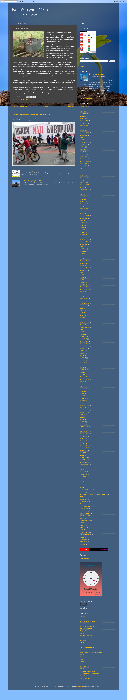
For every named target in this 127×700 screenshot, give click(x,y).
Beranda (46, 106)
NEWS (82, 518)
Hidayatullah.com (85, 631)
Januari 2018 (83, 296)
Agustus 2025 (83, 135)
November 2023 (84, 161)
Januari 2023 (83, 180)
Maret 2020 (83, 256)
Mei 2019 (82, 277)
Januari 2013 (83, 400)
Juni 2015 (82, 353)
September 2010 (84, 448)
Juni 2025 (82, 140)
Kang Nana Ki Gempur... (98, 74)
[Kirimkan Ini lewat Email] (27, 97)
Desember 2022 (84, 182)
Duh (81, 487)
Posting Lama (70, 106)
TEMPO (82, 669)
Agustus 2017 (83, 306)
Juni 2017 (82, 310)
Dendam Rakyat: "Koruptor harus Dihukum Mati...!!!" (31, 114)
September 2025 (84, 133)
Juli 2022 (82, 194)
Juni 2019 (82, 275)
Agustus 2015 (83, 348)
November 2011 (84, 434)
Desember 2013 (84, 377)
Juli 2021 (82, 220)
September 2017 (84, 303)
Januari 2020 (83, 258)
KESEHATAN (84, 501)
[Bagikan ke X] (31, 97)
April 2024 (83, 154)
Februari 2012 (84, 426)
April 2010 (83, 455)
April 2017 (83, 315)
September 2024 (84, 142)
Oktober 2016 (83, 325)
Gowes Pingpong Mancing (87, 626)
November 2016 (84, 322)
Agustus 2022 (83, 192)
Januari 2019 (83, 284)
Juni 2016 (82, 332)
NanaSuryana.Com (30, 9)
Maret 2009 (83, 472)
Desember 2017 (84, 298)
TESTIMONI (83, 542)
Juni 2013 (82, 389)
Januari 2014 (83, 374)
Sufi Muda (83, 659)
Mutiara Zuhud (84, 650)
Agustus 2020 (83, 244)
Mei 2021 (82, 225)
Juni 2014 (82, 365)
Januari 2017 (83, 317)
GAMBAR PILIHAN (22, 99)
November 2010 (84, 445)
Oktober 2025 (83, 130)
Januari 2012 (83, 429)
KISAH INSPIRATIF (86, 506)
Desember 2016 (84, 320)
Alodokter (82, 616)
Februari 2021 (84, 232)
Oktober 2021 (83, 213)
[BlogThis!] (29, 97)
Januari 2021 (83, 234)
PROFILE (82, 525)
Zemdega (80, 686)
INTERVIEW (83, 499)
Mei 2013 (82, 391)
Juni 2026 (82, 111)
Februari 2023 (84, 178)
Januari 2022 (83, 206)
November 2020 (84, 239)
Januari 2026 (83, 123)
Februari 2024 (84, 159)
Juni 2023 (82, 171)
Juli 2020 (82, 246)
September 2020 (84, 242)
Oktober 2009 (83, 462)
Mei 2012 (82, 419)
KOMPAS (82, 642)
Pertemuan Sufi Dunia (86, 520)
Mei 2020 (82, 251)
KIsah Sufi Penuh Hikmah (87, 638)
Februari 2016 (84, 336)
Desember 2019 (84, 261)
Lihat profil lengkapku (86, 98)
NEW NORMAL (84, 516)
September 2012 (84, 410)
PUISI (81, 530)
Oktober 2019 (83, 265)
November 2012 (84, 405)
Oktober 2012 (83, 408)
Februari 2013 (84, 398)
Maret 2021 (83, 230)
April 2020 (83, 253)
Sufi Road (82, 661)
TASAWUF (83, 539)
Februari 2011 (84, 441)
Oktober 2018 (83, 291)
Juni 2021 (82, 223)
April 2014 (83, 370)
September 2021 (84, 216)
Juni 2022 (82, 197)
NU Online (83, 654)
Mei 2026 (82, 114)
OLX (81, 657)
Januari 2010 (83, 460)
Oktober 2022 (83, 187)
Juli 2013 (82, 386)
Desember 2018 (84, 287)
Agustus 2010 (83, 450)
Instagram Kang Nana (86, 635)
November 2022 (84, 185)
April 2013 (83, 393)
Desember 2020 (84, 237)
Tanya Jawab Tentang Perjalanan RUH (31, 181)
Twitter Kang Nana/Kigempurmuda (89, 673)
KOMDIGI (83, 640)
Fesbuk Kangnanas (85, 624)
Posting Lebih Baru (19, 106)
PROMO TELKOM (85, 527)
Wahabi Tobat (83, 676)
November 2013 (84, 379)
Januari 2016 (83, 339)
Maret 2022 (83, 201)
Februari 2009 (84, 474)
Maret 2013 (83, 396)
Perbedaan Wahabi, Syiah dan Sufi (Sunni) (32, 171)
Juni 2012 (82, 417)
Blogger (96, 686)
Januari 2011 (83, 443)
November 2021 (84, 211)
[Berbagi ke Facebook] (33, 97)
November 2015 (84, 344)
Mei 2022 (82, 199)
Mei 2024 (82, 151)
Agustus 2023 (83, 166)
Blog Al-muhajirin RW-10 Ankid (89, 619)
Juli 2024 (82, 147)
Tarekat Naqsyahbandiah (86, 664)
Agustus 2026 (83, 106)
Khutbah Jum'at (84, 504)
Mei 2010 (82, 453)
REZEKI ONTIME (85, 532)
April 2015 (83, 358)
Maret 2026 (83, 118)
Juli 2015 (82, 351)
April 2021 (83, 227)
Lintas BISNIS (84, 508)
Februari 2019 (84, 282)
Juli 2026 (82, 109)
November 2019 (84, 263)
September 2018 (84, 294)
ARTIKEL (83, 485)
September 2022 (84, 189)
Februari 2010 (84, 457)
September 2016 (84, 327)
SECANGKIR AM (85, 535)
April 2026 (83, 116)
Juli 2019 (82, 272)
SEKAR (82, 537)
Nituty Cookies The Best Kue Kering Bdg (91, 652)
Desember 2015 (84, 341)
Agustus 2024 (83, 144)
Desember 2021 (84, 208)
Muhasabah (83, 511)
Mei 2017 (82, 313)
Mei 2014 (82, 367)
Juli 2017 (82, 308)
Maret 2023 (83, 175)
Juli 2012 (82, 415)
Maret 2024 (83, 156)
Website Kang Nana (85, 678)
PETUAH (82, 523)
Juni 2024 (82, 149)
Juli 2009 (82, 469)
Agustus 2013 (83, 384)
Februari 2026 (84, 121)
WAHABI (82, 544)
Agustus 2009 (83, 467)
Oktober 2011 (83, 436)
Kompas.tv (83, 645)
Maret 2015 (83, 360)
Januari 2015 (83, 363)
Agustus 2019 (83, 270)
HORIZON (83, 492)
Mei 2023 (82, 173)
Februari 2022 (84, 204)
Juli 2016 (82, 329)
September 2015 (84, 346)
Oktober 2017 (83, 301)
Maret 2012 (83, 424)
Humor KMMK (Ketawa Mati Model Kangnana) (93, 494)
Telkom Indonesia (85, 666)
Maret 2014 (83, 372)
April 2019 (83, 280)
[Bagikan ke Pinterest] (35, 97)
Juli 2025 (82, 137)
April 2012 (83, 422)
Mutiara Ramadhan (85, 513)
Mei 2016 (82, 334)
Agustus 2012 (83, 412)
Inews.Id (82, 633)
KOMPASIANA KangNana (87, 647)
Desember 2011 (84, 431)
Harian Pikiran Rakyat (86, 628)
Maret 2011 (83, 438)
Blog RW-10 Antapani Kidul (87, 621)
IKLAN (82, 497)
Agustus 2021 (83, 218)
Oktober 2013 (83, 381)
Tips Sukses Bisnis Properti (87, 671)
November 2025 (84, 128)
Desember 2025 (84, 125)
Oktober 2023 (83, 163)
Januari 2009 (83, 476)
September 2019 (84, 268)
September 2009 (84, 464)
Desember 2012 (84, 403)
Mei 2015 (82, 355)
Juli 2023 (82, 168)
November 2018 (84, 289)
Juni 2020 (82, 249)
